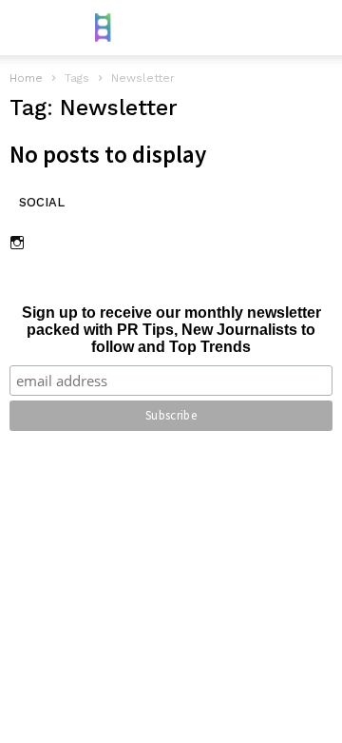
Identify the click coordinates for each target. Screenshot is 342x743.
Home (26, 78)
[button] (314, 27)
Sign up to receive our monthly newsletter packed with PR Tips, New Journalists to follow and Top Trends (171, 329)
